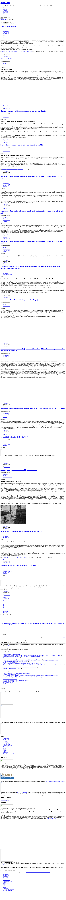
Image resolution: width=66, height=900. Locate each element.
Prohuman (5, 2)
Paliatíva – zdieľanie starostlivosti (10, 681)
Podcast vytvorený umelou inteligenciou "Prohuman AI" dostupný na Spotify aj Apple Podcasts (22, 659)
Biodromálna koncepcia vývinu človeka (11, 665)
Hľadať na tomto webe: (5, 17)
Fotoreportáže (6, 747)
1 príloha (5, 207)
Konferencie (5, 752)
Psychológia (5, 742)
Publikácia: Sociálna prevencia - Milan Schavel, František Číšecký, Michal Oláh (19, 667)
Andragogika (5, 746)
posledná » (5, 612)
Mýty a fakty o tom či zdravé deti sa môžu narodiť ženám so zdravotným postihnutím (20, 676)
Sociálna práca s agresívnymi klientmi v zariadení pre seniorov (21, 531)
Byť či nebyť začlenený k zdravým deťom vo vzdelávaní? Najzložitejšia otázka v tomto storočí (22, 677)
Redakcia (5, 13)
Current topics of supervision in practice (11, 657)
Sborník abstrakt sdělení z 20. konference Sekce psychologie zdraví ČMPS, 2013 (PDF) (21, 663)
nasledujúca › (5, 611)
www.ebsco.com (4, 769)
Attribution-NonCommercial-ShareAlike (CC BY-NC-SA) (38, 872)
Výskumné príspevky (7, 274)
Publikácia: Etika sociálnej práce (9, 662)
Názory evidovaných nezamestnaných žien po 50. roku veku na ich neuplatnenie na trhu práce (22, 656)
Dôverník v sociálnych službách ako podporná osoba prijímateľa (22, 300)
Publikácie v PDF (6, 185)
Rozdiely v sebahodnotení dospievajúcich (11, 668)
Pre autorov (5, 11)
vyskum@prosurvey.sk (51, 818)
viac (1, 685)
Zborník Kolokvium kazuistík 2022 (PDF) (14, 437)
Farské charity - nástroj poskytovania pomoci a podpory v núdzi (22, 145)
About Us (5, 10)
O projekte (5, 9)
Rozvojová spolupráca (7, 745)
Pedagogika (5, 474)
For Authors (5, 12)
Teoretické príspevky (7, 65)
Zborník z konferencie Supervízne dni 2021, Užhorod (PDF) (20, 565)
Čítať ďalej (5, 53)
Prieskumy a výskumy (7, 754)
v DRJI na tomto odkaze (22, 792)
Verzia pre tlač (7, 56)
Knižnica (5, 186)
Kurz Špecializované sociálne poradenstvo (11, 654)
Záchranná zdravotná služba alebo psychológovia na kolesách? (16, 680)
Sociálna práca (6, 31)
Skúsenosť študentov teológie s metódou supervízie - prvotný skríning (23, 111)
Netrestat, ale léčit (7, 59)
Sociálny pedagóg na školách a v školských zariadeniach (19, 470)
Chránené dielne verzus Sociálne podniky (11, 674)
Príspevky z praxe (6, 32)
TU (28, 642)
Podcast (4, 14)
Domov (2, 19)
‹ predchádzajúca (6, 598)
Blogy (4, 751)
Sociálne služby (6, 33)
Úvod (4, 7)
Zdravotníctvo (6, 743)
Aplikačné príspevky (7, 116)
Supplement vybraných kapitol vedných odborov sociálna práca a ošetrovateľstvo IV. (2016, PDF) (33, 408)
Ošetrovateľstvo (6, 184)
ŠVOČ (4, 749)
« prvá (4, 597)
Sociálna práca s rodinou (8, 683)
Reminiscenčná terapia (8, 26)
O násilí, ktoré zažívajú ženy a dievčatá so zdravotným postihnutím (16, 673)
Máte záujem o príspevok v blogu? (10, 679)
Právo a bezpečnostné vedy (8, 753)
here (64, 637)
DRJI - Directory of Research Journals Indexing (54, 781)
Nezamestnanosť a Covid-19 (9, 682)
